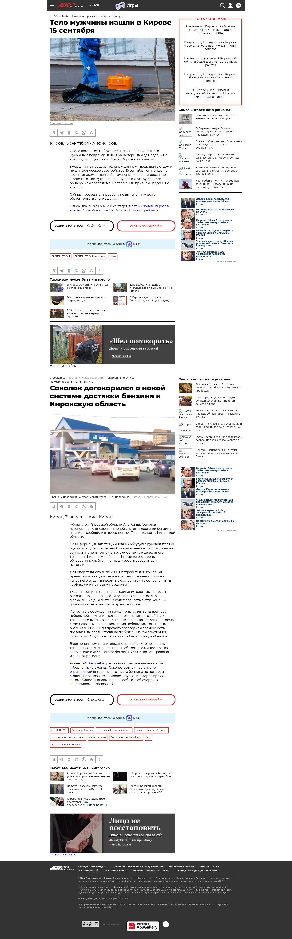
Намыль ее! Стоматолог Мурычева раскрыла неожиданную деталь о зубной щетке (217, 170)
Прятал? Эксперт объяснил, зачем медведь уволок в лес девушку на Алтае (217, 453)
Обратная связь (209, 866)
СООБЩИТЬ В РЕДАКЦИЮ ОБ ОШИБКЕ (197, 870)
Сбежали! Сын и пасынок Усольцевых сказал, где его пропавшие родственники (219, 144)
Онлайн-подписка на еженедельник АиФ (138, 866)
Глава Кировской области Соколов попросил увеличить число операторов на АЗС (148, 789)
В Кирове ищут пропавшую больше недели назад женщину (149, 299)
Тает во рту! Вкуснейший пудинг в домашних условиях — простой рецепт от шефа (217, 400)
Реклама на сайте (89, 870)
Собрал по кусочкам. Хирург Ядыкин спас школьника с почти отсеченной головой (219, 427)
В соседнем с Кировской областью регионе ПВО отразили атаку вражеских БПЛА (210, 30)
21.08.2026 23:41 (59, 377)
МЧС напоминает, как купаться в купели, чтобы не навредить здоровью (87, 313)
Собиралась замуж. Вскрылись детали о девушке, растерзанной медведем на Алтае (216, 131)
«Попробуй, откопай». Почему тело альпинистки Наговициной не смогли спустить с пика (218, 184)
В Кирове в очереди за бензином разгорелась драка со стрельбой (150, 775)
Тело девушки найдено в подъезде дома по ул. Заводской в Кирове (151, 287)
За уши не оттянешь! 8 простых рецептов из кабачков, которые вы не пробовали (219, 387)
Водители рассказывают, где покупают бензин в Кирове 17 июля (85, 789)
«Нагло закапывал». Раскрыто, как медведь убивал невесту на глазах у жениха (218, 413)
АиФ (163, 496)
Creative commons (61, 123)
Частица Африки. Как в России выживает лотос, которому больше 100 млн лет (217, 157)
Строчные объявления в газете (151, 870)
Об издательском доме (93, 866)
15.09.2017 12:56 (59, 16)
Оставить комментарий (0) (146, 226)
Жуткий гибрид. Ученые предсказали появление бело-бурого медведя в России (219, 440)
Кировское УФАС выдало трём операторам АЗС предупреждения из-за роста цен (87, 801)
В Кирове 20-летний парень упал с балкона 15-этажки (87, 286)
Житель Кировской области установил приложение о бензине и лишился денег (88, 776)
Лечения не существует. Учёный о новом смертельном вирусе (216, 117)
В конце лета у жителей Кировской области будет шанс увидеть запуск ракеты (210, 62)
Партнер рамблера (112, 924)
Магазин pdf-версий (181, 866)
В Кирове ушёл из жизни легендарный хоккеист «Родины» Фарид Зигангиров (210, 93)
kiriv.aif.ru (97, 663)
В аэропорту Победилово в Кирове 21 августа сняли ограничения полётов (210, 78)
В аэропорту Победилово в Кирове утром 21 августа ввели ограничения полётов (210, 46)
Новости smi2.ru (63, 366)
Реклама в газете (116, 870)
